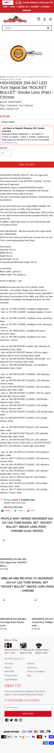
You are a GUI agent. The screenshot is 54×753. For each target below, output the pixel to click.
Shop (12, 7)
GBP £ (6, 3)
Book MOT (27, 11)
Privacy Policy (11, 675)
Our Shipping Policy (10, 142)
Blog (29, 675)
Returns (45, 7)
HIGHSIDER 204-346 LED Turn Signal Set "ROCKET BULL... (13, 562)
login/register (11, 679)
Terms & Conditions (36, 671)
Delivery (35, 7)
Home (5, 7)
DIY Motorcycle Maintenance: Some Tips (35, 650)
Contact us (23, 7)
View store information (13, 506)
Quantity (3, 147)
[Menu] (50, 19)
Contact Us (32, 667)
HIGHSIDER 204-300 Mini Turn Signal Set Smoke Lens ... (13, 622)
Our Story (9, 663)
